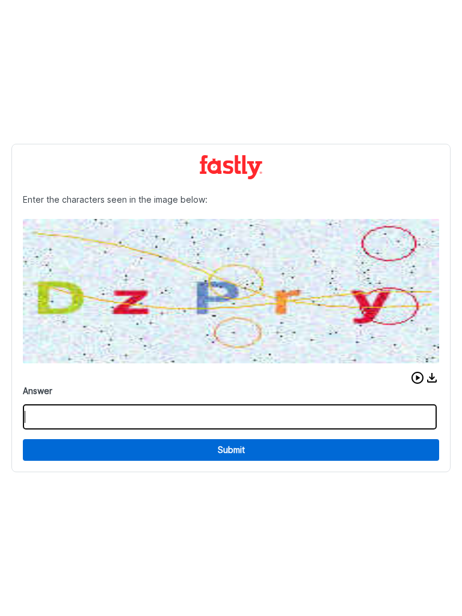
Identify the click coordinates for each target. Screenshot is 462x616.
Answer (37, 391)
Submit (231, 450)
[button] (417, 378)
